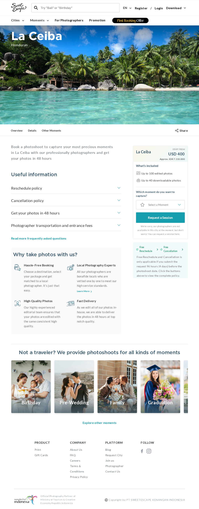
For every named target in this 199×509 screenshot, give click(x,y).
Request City (114, 455)
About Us (76, 449)
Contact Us (112, 471)
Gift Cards (41, 455)
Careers (75, 460)
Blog (108, 449)
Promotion (97, 20)
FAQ (73, 455)
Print (38, 449)
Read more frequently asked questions (38, 238)
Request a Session (160, 217)
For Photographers (69, 20)
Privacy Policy (79, 476)
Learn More (83, 291)
